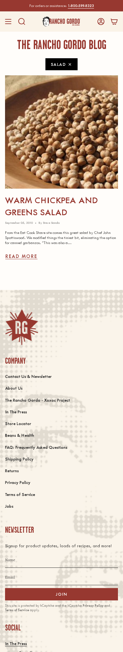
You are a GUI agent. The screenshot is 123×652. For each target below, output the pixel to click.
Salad (58, 64)
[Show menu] (8, 21)
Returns (12, 470)
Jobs (9, 506)
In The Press (16, 411)
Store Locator (18, 423)
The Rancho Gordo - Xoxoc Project (37, 400)
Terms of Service (20, 494)
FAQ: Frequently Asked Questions (36, 447)
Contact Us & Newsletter (28, 376)
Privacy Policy (17, 482)
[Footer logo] (21, 327)
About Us (13, 388)
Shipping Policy (19, 458)
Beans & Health (19, 435)
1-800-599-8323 (81, 5)
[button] (21, 21)
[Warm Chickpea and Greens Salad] (61, 132)
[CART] (114, 21)
